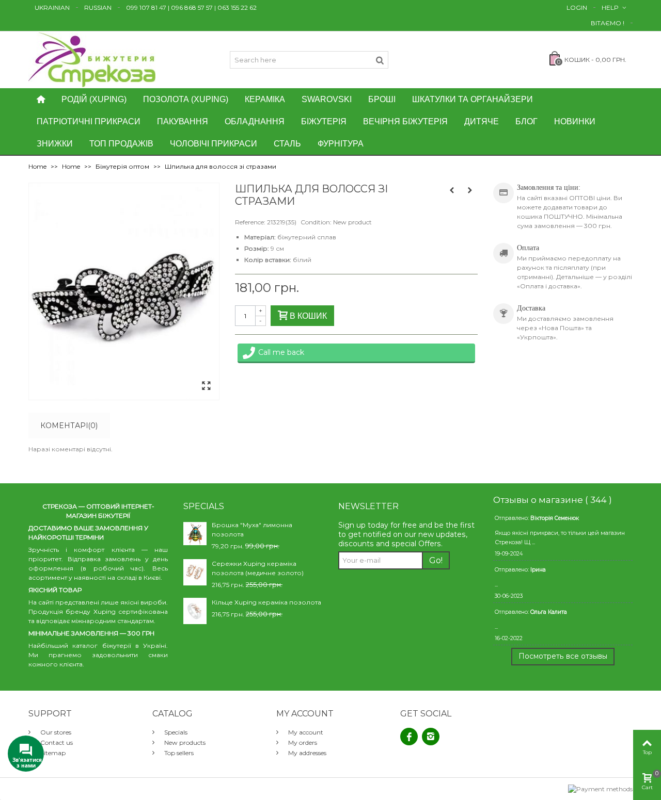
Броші (382, 99)
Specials (175, 732)
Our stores (55, 732)
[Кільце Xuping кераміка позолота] (195, 610)
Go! (436, 560)
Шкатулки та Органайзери (472, 99)
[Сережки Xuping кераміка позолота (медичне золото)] (195, 572)
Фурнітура (341, 143)
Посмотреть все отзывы (562, 656)
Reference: (250, 222)
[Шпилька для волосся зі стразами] (206, 386)
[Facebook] (409, 736)
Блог (526, 121)
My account (305, 732)
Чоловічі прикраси (213, 143)
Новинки (574, 121)
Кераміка (265, 99)
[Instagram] (430, 736)
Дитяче (481, 121)
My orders (302, 742)
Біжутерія (324, 121)
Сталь (287, 143)
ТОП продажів (121, 143)
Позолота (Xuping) (185, 99)
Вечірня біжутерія (405, 121)
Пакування (182, 121)
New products (184, 742)
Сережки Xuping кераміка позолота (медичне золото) (258, 568)
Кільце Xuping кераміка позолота (266, 602)
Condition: (316, 222)
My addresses (306, 753)
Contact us (56, 742)
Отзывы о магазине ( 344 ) (552, 500)
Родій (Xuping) (94, 99)
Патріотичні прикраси (88, 121)
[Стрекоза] (91, 59)
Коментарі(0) (69, 425)
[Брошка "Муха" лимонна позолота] (195, 533)
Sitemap (52, 753)
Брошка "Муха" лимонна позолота (252, 529)
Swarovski (327, 99)
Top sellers (178, 753)
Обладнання (255, 121)
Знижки (55, 143)
